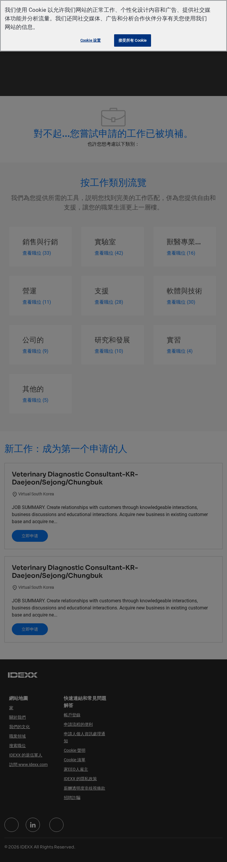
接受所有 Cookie (133, 40)
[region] (113, 25)
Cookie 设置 (90, 40)
